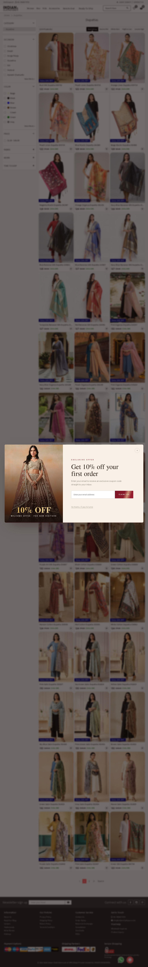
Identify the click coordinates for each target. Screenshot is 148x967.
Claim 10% (124, 494)
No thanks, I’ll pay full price (82, 507)
